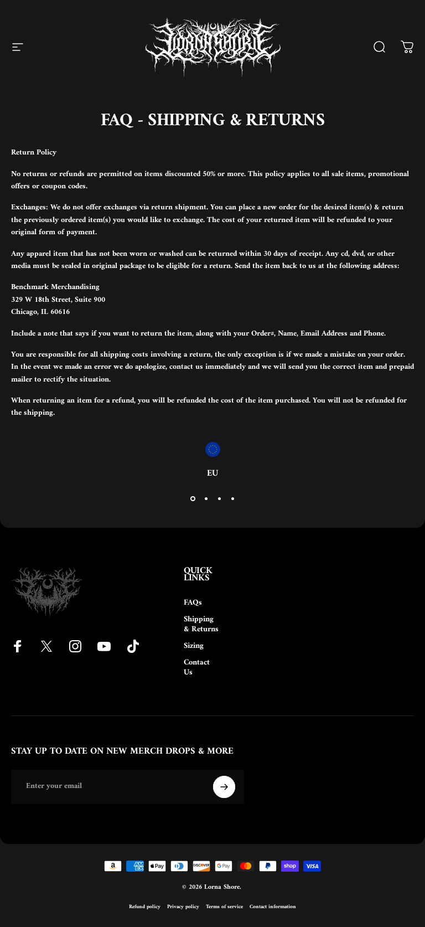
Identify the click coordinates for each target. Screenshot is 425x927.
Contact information (273, 906)
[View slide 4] (232, 499)
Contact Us (197, 668)
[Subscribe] (224, 787)
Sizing (194, 646)
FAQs (193, 603)
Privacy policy (183, 906)
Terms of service (224, 906)
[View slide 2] (205, 499)
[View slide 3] (219, 499)
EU (212, 473)
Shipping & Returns (201, 625)
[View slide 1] (192, 499)
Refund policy (144, 906)
